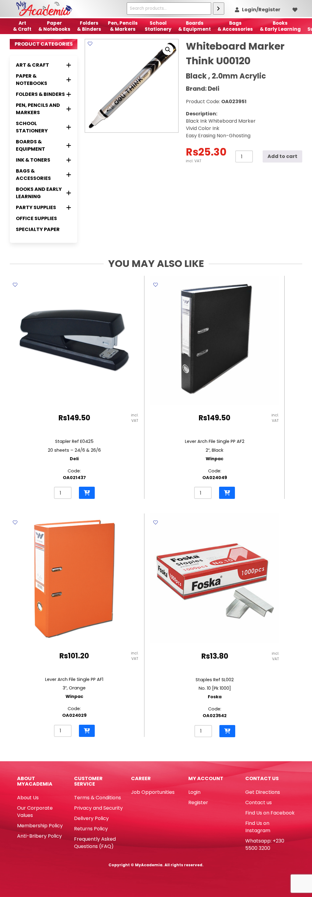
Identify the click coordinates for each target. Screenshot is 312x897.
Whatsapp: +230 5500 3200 (264, 844)
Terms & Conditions (97, 797)
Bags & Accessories (235, 26)
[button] (167, 49)
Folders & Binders (89, 26)
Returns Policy (91, 828)
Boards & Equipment (194, 26)
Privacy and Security (98, 807)
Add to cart (282, 156)
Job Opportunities (153, 792)
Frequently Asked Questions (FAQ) (95, 843)
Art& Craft (22, 26)
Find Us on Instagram (257, 827)
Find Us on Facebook (270, 812)
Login (194, 792)
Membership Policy (40, 825)
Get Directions (262, 792)
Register (198, 802)
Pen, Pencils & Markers (123, 26)
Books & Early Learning (280, 26)
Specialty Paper (38, 229)
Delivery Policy (91, 818)
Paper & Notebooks (54, 26)
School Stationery (158, 26)
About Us (28, 797)
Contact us (258, 802)
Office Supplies (36, 218)
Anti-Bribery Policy (39, 835)
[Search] (218, 8)
